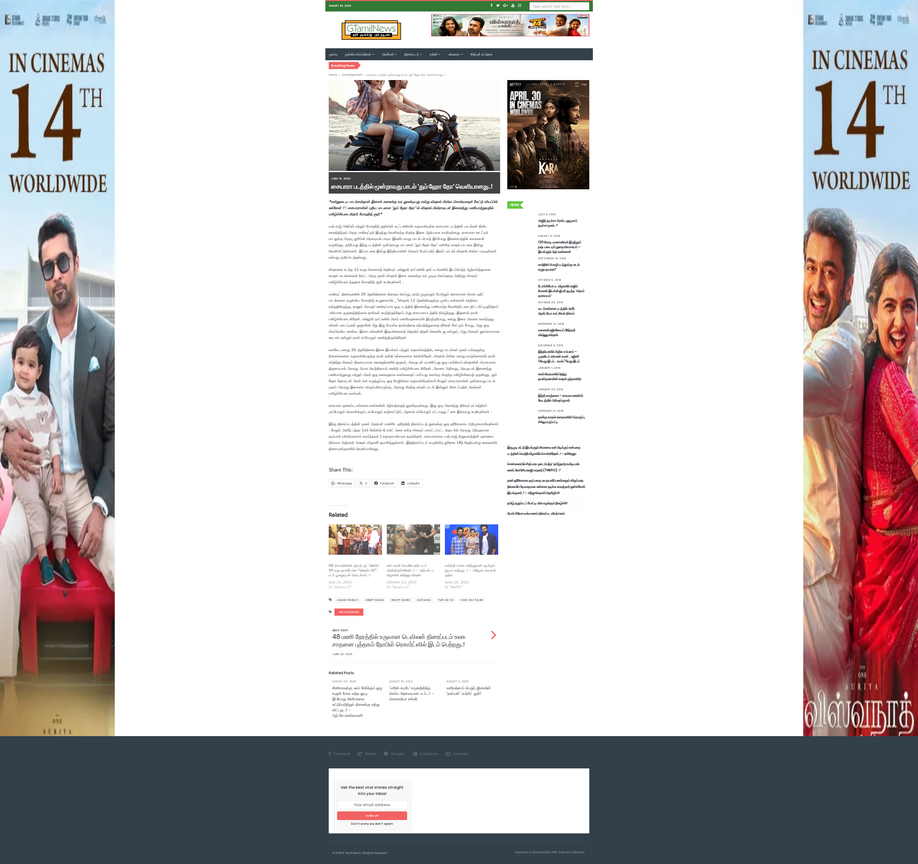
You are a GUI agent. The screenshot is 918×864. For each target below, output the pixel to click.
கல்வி (434, 54)
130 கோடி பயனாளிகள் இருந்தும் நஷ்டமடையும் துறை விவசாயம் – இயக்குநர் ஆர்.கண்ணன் (559, 247)
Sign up (372, 816)
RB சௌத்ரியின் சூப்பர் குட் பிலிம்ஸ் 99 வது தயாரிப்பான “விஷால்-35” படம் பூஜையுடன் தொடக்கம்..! (354, 570)
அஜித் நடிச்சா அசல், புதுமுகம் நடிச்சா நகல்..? (557, 223)
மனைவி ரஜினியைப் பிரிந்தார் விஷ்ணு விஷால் (556, 332)
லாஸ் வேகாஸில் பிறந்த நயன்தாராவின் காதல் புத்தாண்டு (559, 376)
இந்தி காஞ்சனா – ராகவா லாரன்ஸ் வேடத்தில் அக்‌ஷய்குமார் (560, 398)
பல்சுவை (454, 54)
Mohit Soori (400, 599)
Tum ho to (445, 599)
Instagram (428, 753)
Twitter (370, 753)
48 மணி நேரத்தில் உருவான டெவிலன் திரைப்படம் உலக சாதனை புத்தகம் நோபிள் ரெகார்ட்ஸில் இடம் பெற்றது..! (398, 640)
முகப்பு (333, 54)
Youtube (460, 753)
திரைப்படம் (411, 54)
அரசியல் (388, 54)
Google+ (397, 753)
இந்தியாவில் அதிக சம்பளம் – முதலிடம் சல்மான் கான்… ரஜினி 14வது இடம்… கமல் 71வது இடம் (559, 356)
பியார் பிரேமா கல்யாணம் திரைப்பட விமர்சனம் (536, 513)
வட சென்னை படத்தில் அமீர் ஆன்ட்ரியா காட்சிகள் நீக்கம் (556, 311)
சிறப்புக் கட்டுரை (481, 54)
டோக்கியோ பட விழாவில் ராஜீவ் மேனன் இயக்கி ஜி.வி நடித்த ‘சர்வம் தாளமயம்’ (561, 291)
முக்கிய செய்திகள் (358, 54)
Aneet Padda (374, 599)
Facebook (341, 753)
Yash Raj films (472, 599)
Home (333, 74)
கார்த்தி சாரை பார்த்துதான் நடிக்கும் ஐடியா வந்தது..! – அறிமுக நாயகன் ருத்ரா (470, 570)
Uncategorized (352, 74)
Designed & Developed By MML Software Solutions (550, 852)
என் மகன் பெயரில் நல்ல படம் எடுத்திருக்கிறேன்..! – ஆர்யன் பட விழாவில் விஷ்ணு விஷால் (411, 570)
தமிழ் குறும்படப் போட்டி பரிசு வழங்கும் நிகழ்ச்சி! (537, 503)
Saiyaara (424, 599)
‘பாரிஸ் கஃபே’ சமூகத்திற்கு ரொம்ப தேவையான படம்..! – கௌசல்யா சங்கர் (411, 693)
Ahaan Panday (347, 599)
